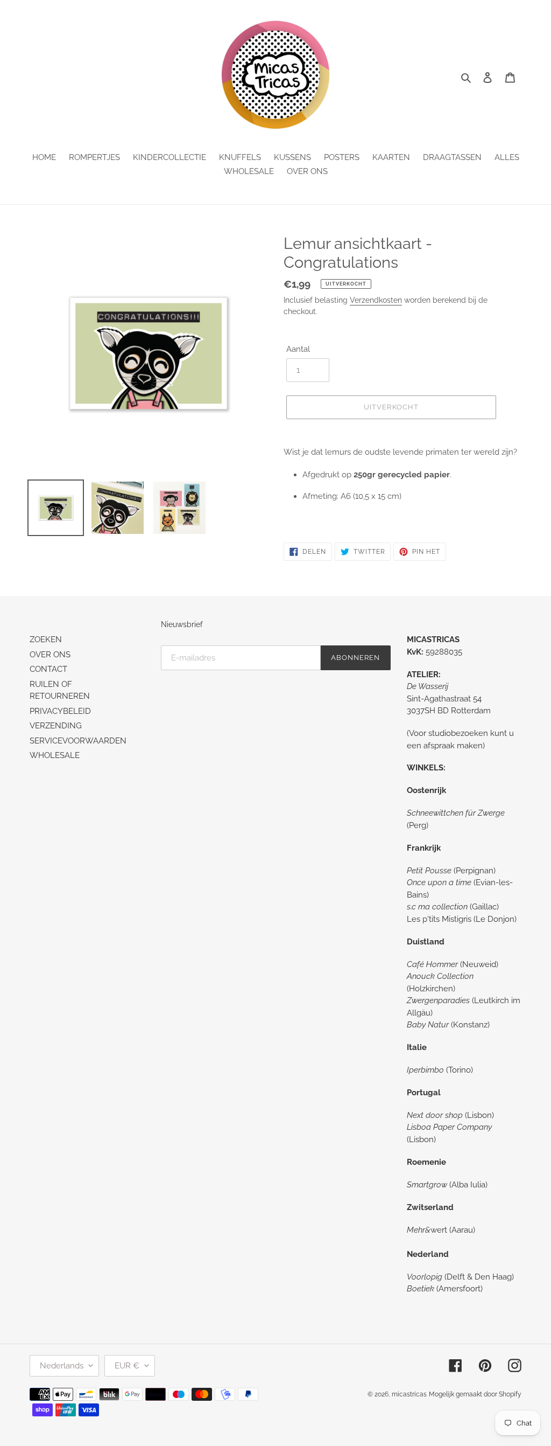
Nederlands (61, 1366)
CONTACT (48, 669)
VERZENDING (56, 726)
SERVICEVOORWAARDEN (78, 741)
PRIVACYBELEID (60, 711)
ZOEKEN (46, 639)
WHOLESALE (55, 755)
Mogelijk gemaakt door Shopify (475, 1394)
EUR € (127, 1366)
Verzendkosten (376, 300)
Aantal (298, 349)
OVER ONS (50, 654)
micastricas (409, 1394)
